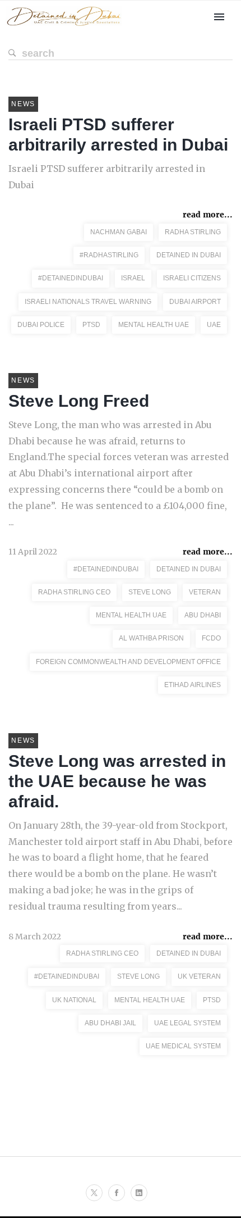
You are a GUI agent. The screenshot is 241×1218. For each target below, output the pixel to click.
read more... (208, 215)
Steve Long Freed (78, 401)
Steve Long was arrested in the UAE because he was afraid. (117, 781)
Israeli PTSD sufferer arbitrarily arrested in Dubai (106, 176)
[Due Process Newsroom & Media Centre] (63, 26)
